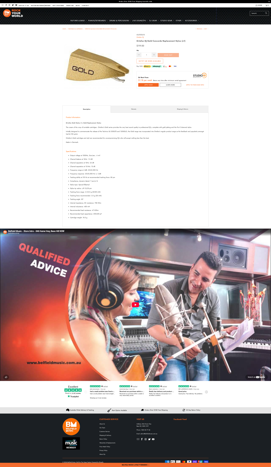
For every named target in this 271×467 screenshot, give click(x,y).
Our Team (102, 428)
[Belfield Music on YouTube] (16, 5)
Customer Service (105, 431)
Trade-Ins (70, 5)
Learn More (170, 85)
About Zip (102, 454)
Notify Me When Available (150, 61)
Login (260, 5)
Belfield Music (71, 462)
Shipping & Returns (182, 109)
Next (205, 29)
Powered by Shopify (97, 462)
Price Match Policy (105, 447)
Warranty (133, 109)
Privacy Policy (103, 450)
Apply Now (148, 85)
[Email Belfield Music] (2, 5)
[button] (135, 465)
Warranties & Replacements (107, 443)
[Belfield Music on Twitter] (13, 5)
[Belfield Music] (13, 13)
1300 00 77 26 (24, 5)
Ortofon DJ (140, 37)
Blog (78, 5)
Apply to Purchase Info (195, 85)
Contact (85, 5)
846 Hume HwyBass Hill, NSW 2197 (144, 425)
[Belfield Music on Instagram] (9, 5)
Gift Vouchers (58, 5)
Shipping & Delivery (105, 435)
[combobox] (259, 13)
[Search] (266, 13)
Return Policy (103, 439)
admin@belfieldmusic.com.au (148, 434)
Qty (138, 50)
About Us (102, 424)
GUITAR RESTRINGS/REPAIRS (40, 5)
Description (86, 109)
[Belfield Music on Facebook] (6, 5)
